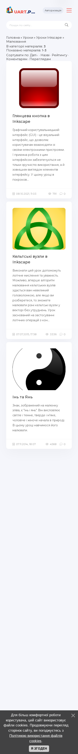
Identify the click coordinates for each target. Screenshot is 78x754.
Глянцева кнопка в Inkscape (31, 119)
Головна (13, 37)
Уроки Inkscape (49, 37)
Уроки (28, 37)
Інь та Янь (22, 397)
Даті (33, 55)
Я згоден (39, 748)
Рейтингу (59, 55)
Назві (45, 55)
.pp (25, 11)
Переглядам (40, 59)
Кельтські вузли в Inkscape (29, 259)
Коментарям (16, 59)
